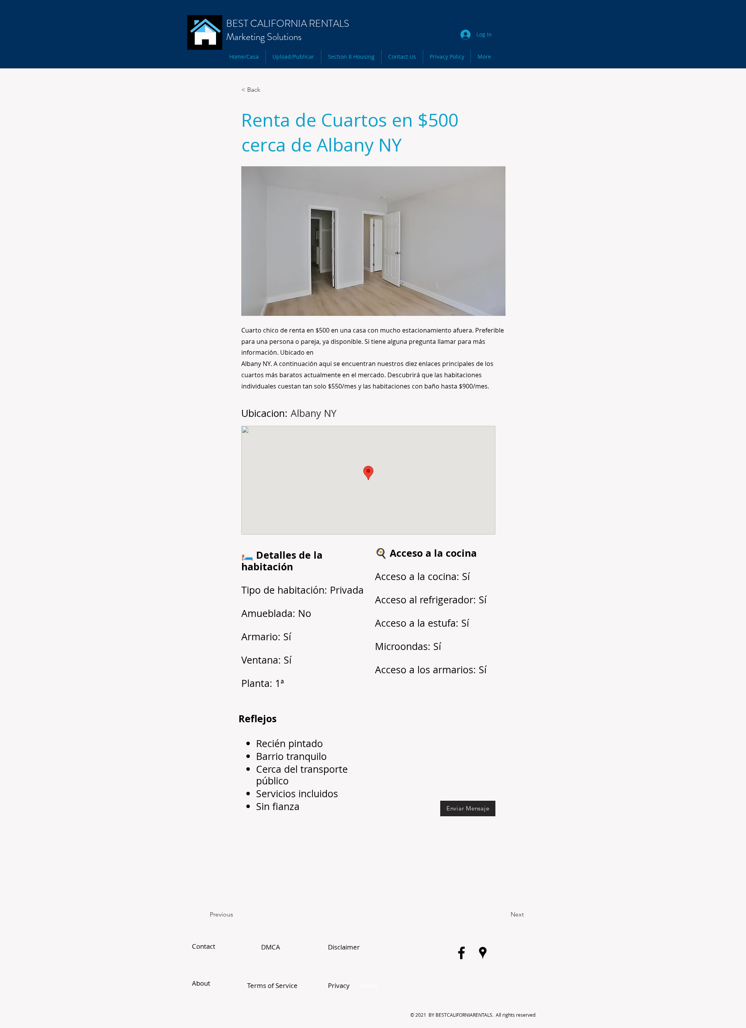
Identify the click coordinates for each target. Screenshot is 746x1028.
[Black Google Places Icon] (482, 952)
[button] (267, 90)
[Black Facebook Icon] (461, 952)
